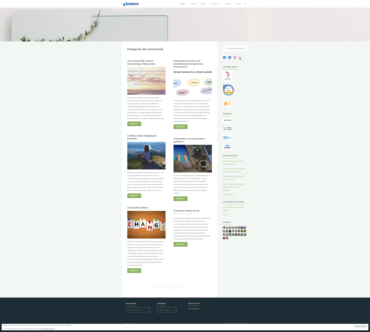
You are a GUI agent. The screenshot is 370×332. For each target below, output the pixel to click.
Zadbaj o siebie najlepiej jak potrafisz (141, 137)
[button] (224, 228)
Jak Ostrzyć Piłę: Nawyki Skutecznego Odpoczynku (141, 62)
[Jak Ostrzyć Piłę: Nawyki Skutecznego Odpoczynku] (153, 81)
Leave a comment (186, 214)
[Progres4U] (131, 4)
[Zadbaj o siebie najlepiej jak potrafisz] (153, 155)
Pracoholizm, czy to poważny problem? (189, 140)
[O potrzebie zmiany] (153, 224)
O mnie (225, 215)
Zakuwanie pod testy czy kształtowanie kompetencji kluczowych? (188, 63)
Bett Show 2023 (228, 194)
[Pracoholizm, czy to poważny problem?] (199, 158)
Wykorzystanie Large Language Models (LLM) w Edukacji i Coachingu (233, 187)
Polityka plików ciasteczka (48, 328)
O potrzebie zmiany (137, 207)
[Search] (245, 4)
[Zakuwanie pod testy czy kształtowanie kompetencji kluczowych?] (199, 84)
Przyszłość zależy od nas (187, 210)
